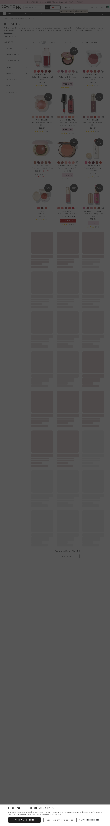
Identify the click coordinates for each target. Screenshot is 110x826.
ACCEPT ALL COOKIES (24, 820)
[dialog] (55, 815)
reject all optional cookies (60, 820)
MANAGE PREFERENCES (89, 820)
